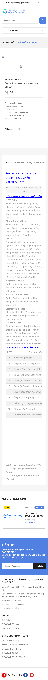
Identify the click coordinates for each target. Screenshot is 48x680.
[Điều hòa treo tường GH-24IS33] (12, 516)
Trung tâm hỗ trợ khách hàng (15, 645)
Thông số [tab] (19, 162)
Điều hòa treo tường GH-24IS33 (34, 514)
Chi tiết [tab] (8, 162)
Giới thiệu (6, 620)
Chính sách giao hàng (11, 649)
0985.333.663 (40, 3)
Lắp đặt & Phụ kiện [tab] (34, 162)
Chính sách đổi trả (10, 653)
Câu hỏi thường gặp (11, 641)
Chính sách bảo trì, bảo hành (14, 657)
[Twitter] (19, 129)
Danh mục (13, 30)
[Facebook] (15, 129)
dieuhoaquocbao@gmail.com (17, 3)
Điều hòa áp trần (28, 42)
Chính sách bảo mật (10, 624)
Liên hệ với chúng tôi (11, 628)
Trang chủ (8, 42)
